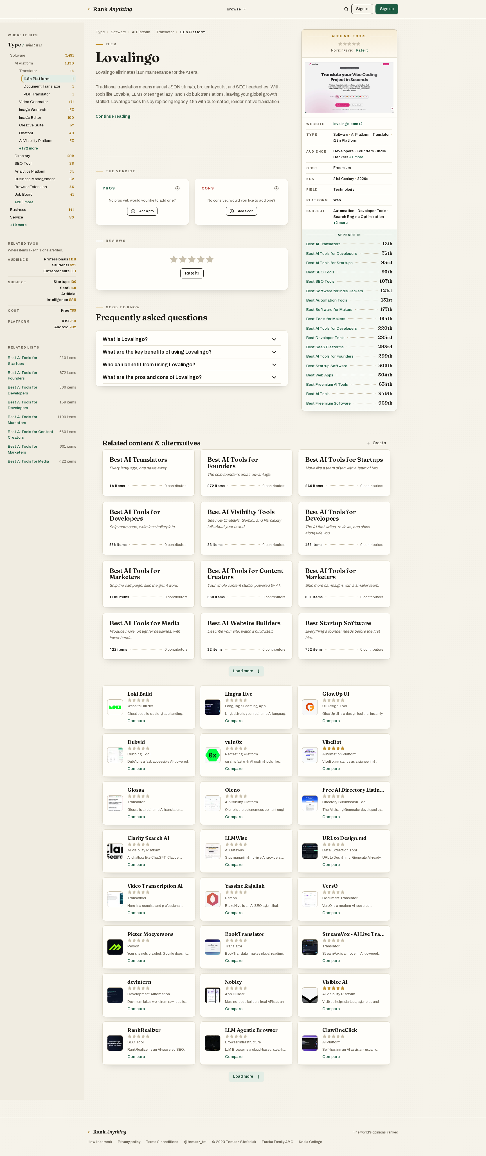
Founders (365, 151)
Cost (312, 168)
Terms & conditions (162, 1142)
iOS (69, 321)
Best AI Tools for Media (28, 461)
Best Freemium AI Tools (327, 384)
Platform (317, 200)
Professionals (60, 259)
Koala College (310, 1142)
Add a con (245, 211)
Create (379, 443)
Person (231, 898)
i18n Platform (193, 32)
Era (310, 178)
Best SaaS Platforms (325, 347)
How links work (100, 1142)
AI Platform (141, 32)
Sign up (387, 9)
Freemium (342, 168)
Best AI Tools (318, 394)
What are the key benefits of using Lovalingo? (157, 352)
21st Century (343, 179)
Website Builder (140, 706)
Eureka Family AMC (277, 1142)
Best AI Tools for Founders (330, 356)
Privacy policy (129, 1142)
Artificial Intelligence (61, 297)
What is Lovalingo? (125, 339)
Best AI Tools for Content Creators (30, 434)
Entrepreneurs (59, 271)
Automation (343, 211)
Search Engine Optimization (358, 217)
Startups (64, 282)
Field (312, 189)
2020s (362, 179)
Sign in (362, 9)
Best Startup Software (326, 366)
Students (64, 265)
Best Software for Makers (329, 309)
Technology (343, 189)
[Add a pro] (177, 188)
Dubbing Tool (138, 754)
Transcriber (136, 898)
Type (100, 32)
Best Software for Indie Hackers (334, 291)
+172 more (28, 148)
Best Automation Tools (326, 300)
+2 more (340, 223)
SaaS (68, 288)
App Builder (234, 994)
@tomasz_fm (195, 1142)
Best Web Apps (319, 375)
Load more (246, 671)
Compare (136, 721)
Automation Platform (339, 754)
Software (118, 32)
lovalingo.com (345, 124)
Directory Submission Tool (344, 802)
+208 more (24, 202)
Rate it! (192, 273)
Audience (316, 151)
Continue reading (113, 116)
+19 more (18, 225)
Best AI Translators (323, 244)
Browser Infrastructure (243, 1042)
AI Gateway (234, 850)
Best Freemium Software (328, 403)
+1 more (356, 157)
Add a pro (146, 211)
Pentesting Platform (241, 754)
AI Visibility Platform (241, 802)
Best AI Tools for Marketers (22, 420)
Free (68, 310)
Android (65, 327)
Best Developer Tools (325, 338)
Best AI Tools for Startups (329, 263)
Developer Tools (371, 211)
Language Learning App (245, 706)
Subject (315, 211)
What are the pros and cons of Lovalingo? (152, 377)
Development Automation (148, 994)
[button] (349, 44)
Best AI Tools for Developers (331, 253)
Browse (234, 9)
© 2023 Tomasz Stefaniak (234, 1142)
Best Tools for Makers (325, 319)
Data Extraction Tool (339, 850)
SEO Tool (135, 1042)
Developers (343, 151)
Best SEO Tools (320, 272)
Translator (165, 32)
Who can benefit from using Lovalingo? (149, 364)
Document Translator (339, 898)
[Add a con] (276, 188)
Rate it (362, 50)
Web (337, 200)
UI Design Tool (334, 706)
